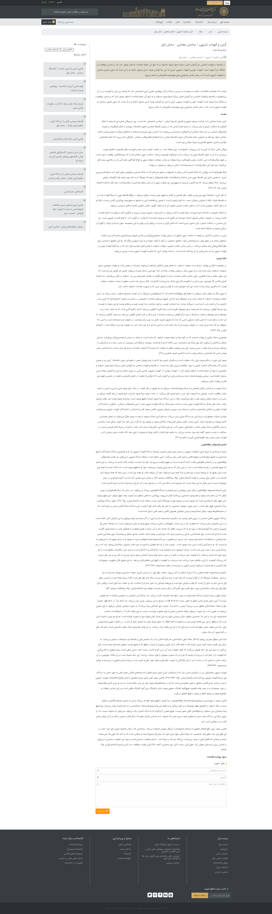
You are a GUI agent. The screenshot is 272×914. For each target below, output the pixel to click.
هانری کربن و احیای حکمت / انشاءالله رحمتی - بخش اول (66, 71)
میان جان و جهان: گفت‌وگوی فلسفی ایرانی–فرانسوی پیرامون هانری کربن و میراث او (66, 156)
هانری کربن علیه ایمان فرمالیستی (68, 139)
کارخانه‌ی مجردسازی (73, 191)
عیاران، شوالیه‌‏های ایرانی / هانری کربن (65, 226)
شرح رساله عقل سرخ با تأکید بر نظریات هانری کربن (65, 106)
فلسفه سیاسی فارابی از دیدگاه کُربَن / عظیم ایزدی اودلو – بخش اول (66, 123)
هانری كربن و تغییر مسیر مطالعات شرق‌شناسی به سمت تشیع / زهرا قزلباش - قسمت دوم (67, 209)
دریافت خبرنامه (200, 895)
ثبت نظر (100, 811)
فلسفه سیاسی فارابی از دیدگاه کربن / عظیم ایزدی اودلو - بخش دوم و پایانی (65, 176)
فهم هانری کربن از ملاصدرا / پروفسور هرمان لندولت (66, 88)
